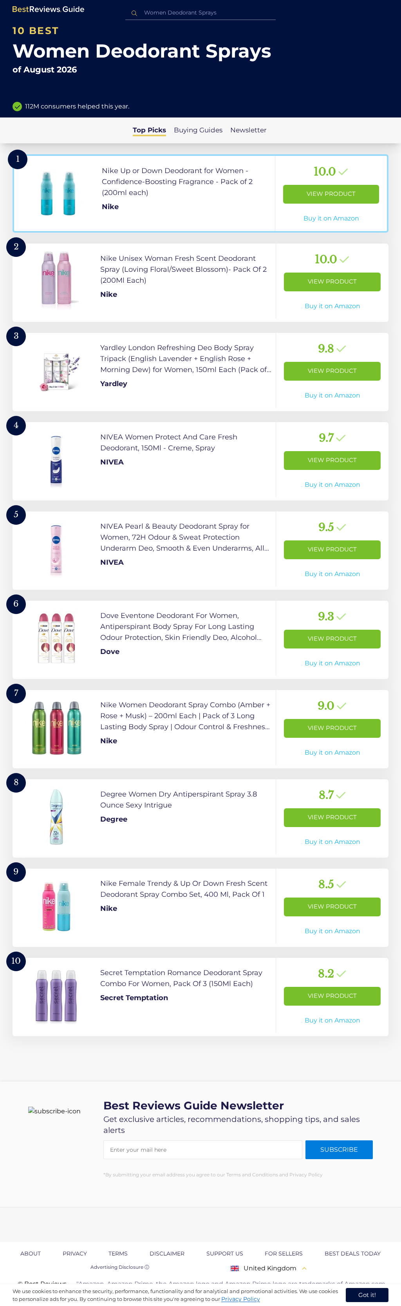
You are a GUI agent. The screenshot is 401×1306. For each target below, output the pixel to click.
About (30, 1253)
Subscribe (339, 1149)
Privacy (75, 1253)
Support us (224, 1253)
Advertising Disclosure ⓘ (119, 1267)
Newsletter (248, 130)
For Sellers (284, 1253)
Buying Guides (198, 130)
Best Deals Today (353, 1253)
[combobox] (200, 12)
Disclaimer (167, 1253)
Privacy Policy (240, 1298)
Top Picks (149, 130)
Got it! (367, 1295)
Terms (118, 1253)
